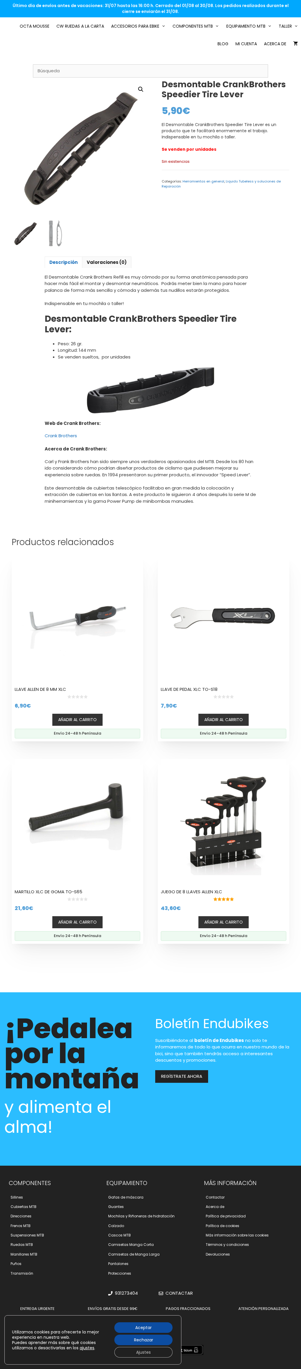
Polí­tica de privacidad (226, 1216)
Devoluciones (218, 1254)
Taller (285, 26)
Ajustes (143, 1352)
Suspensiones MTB (27, 1235)
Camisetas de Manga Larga (134, 1254)
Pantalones (118, 1263)
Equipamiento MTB (245, 26)
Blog (223, 44)
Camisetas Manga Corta (131, 1244)
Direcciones (21, 1216)
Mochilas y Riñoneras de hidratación (141, 1216)
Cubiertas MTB (23, 1206)
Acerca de (275, 44)
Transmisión (22, 1273)
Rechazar (143, 1340)
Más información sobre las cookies (237, 1235)
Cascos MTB (119, 1235)
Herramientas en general (203, 181)
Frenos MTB (21, 1225)
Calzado (116, 1225)
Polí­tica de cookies (222, 1225)
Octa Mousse (34, 26)
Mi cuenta (246, 44)
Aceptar (143, 1328)
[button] (141, 89)
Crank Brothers (61, 436)
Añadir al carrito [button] (77, 720)
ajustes (87, 1347)
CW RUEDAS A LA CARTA (80, 26)
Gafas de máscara (125, 1197)
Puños (16, 1263)
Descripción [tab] (63, 262)
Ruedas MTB (22, 1244)
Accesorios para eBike (135, 26)
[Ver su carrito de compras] (295, 44)
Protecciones (119, 1273)
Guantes (116, 1206)
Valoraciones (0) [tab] (107, 262)
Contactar (215, 1197)
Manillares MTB (24, 1254)
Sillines (17, 1197)
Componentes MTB (193, 26)
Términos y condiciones (227, 1244)
